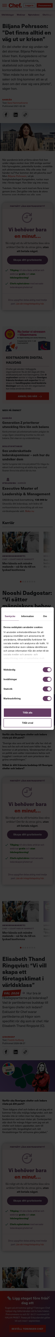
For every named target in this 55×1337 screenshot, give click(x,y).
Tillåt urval (27, 722)
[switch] (47, 679)
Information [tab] (27, 616)
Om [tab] (45, 616)
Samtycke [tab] (10, 616)
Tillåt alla (27, 712)
